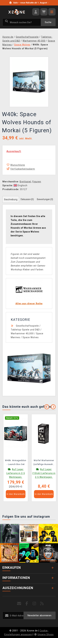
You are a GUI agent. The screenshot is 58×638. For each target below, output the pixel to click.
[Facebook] (26, 603)
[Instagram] (34, 603)
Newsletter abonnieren (39, 615)
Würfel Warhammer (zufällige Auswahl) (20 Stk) (43, 463)
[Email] (19, 603)
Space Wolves (31, 337)
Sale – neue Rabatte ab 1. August (31, 2)
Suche (48, 22)
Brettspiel (25, 181)
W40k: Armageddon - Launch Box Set (15, 462)
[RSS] (41, 603)
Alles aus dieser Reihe (29, 303)
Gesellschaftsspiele (27, 325)
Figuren (36, 181)
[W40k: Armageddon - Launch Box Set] (16, 433)
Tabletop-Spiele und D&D (25, 329)
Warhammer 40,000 (22, 333)
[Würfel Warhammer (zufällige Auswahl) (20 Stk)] (44, 433)
